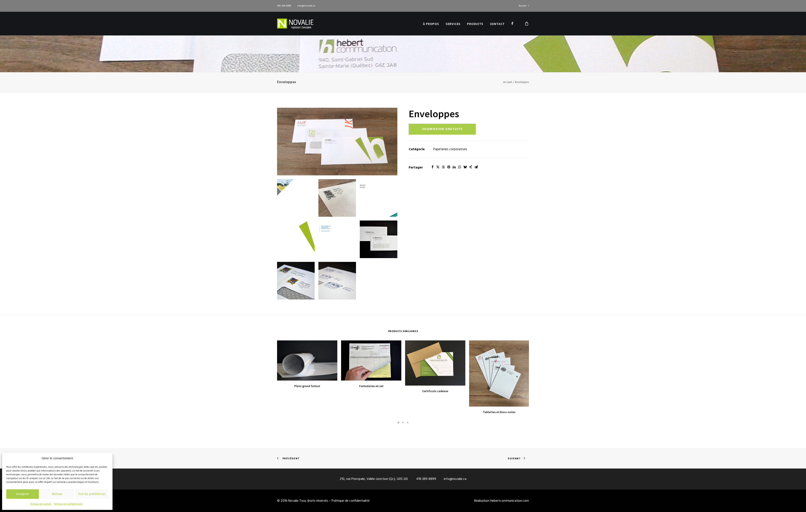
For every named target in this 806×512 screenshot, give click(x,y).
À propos (431, 24)
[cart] (527, 23)
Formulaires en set (371, 386)
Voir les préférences (92, 494)
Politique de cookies (41, 504)
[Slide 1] (398, 422)
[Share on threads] (443, 166)
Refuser (57, 494)
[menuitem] (524, 6)
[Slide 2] (403, 422)
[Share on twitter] (437, 166)
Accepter (22, 494)
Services (453, 24)
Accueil (522, 6)
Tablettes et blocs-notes (499, 412)
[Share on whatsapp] (459, 166)
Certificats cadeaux (435, 391)
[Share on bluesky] (465, 166)
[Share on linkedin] (454, 166)
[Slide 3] (407, 422)
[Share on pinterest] (448, 166)
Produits (475, 24)
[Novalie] (295, 23)
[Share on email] (476, 166)
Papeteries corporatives (450, 149)
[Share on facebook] (432, 166)
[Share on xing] (470, 166)
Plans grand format (307, 386)
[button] (337, 141)
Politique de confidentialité (68, 504)
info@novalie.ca (306, 6)
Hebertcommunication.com (509, 501)
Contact (497, 24)
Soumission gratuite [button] (442, 129)
